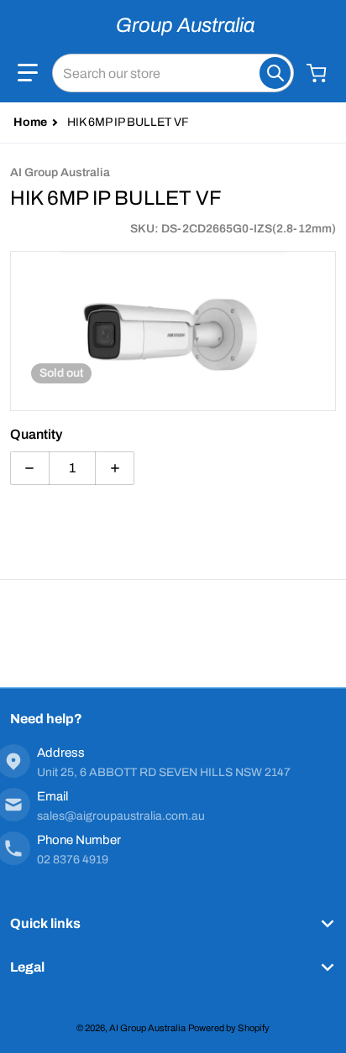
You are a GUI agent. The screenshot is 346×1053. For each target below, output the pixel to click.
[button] (27, 73)
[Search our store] (275, 73)
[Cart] (318, 73)
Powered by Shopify (229, 1028)
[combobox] (173, 73)
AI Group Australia (147, 1028)
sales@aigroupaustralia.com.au (121, 816)
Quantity (36, 434)
